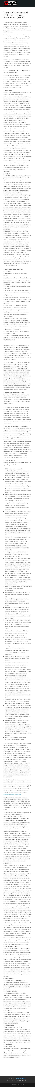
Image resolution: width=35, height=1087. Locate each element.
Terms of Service (20, 1078)
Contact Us (11, 1078)
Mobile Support (21, 1080)
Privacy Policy (11, 1080)
